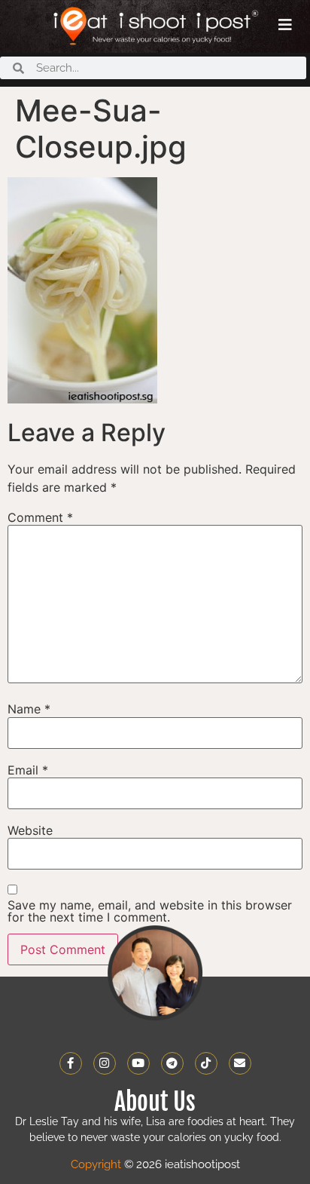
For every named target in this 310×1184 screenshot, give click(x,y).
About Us (155, 1102)
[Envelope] (240, 1063)
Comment (40, 517)
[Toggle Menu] (285, 25)
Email (28, 770)
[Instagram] (104, 1063)
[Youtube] (138, 1063)
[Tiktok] (206, 1063)
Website (30, 830)
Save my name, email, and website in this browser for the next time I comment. (150, 911)
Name (29, 709)
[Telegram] (172, 1063)
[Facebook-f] (70, 1063)
